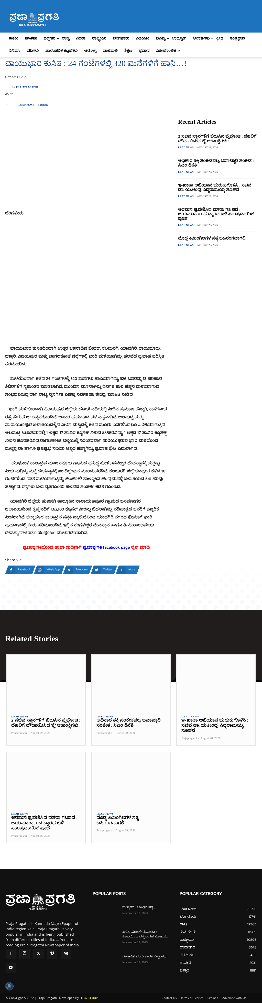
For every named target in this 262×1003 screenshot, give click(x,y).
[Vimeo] (52, 954)
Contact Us (169, 998)
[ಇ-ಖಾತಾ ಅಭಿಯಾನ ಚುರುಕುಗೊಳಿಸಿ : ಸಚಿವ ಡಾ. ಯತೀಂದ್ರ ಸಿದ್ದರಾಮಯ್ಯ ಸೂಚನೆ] (216, 682)
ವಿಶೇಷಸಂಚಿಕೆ (166, 51)
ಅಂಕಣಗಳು (201, 39)
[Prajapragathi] (8, 87)
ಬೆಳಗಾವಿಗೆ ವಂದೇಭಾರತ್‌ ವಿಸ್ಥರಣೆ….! (144, 956)
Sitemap (213, 998)
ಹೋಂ (13, 39)
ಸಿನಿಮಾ (14, 51)
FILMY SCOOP (89, 998)
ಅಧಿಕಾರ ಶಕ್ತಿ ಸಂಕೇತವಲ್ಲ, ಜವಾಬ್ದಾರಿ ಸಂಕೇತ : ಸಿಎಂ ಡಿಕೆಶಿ (216, 163)
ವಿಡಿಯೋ (142, 39)
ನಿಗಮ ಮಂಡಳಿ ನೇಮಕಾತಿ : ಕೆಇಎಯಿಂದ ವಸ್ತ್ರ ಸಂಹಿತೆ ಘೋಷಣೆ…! (145, 934)
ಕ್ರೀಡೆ (219, 39)
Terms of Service (192, 998)
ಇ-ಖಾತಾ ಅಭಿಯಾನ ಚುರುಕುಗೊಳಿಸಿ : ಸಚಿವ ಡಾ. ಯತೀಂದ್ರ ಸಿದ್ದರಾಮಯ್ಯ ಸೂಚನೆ (214, 188)
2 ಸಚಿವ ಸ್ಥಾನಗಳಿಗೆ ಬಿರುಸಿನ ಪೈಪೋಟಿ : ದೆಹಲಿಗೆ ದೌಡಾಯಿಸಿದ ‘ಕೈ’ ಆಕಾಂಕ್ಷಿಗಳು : (217, 139)
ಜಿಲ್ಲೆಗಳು (49, 39)
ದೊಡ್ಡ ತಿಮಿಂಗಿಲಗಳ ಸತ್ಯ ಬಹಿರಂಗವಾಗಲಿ (212, 238)
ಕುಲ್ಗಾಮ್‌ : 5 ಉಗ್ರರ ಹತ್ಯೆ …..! (140, 907)
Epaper (31, 39)
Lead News (26, 104)
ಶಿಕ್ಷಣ (128, 51)
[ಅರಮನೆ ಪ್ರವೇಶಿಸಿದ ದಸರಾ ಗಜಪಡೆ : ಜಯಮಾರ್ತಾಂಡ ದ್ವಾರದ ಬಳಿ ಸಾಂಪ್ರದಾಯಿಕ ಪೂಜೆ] (46, 779)
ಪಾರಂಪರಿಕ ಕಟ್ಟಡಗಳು (61, 51)
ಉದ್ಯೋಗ (179, 39)
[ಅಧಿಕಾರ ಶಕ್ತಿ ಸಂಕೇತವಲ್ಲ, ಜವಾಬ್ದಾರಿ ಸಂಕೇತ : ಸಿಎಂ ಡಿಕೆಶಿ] (131, 682)
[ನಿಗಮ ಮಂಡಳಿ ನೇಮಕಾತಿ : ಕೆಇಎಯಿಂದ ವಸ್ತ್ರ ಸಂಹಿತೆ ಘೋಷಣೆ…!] (105, 939)
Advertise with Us (234, 998)
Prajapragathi (27, 87)
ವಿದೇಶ (80, 39)
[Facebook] (11, 954)
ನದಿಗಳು (33, 51)
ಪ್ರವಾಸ (144, 51)
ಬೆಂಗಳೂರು (121, 39)
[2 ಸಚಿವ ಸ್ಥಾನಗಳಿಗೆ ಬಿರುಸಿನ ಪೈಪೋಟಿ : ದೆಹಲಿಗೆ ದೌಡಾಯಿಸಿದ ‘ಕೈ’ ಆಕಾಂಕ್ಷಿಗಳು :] (46, 682)
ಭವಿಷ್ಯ (160, 39)
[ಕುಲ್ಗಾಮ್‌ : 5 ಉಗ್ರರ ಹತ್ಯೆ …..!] (105, 914)
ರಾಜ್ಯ (65, 39)
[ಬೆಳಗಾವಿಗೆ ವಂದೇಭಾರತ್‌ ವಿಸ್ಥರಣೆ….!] (105, 964)
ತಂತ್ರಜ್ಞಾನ (237, 39)
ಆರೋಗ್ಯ (90, 51)
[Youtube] (11, 968)
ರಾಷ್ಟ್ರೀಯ (99, 39)
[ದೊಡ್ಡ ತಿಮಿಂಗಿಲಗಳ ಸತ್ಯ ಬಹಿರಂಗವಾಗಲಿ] (131, 779)
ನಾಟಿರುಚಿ (110, 51)
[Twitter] (38, 954)
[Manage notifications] (9, 986)
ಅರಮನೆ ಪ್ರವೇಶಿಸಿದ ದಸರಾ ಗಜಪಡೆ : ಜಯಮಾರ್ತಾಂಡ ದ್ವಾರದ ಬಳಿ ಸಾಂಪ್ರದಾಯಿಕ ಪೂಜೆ (216, 214)
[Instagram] (24, 954)
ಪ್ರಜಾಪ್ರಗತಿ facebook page (106, 547)
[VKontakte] (66, 954)
